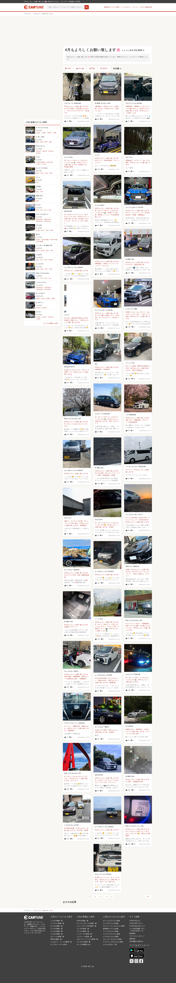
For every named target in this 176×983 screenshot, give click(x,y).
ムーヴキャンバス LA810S (73, 267)
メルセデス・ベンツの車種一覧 (61, 942)
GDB (42, 250)
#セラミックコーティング (134, 213)
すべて (68, 68)
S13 (37, 259)
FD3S (38, 239)
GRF (52, 250)
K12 (45, 210)
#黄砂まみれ (102, 680)
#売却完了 (107, 369)
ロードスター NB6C (102, 727)
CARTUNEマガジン (136, 923)
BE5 (37, 142)
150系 (49, 132)
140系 (43, 132)
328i (37, 173)
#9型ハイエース (109, 263)
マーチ (97, 155)
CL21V (44, 164)
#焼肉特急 (106, 475)
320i (46, 173)
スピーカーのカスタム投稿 (112, 939)
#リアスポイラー (105, 317)
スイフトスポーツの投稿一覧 (87, 923)
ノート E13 (99, 619)
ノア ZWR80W (131, 415)
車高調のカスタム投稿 (110, 928)
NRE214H (47, 219)
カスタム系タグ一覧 (110, 944)
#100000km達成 (101, 678)
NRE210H (39, 219)
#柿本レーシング (104, 215)
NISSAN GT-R (69, 367)
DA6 (41, 269)
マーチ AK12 (99, 205)
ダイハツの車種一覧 (57, 936)
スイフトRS (68, 157)
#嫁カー (67, 521)
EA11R (38, 307)
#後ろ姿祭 (67, 676)
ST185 (38, 319)
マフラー (104, 68)
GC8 (37, 250)
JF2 (41, 278)
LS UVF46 (129, 726)
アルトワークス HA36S (134, 103)
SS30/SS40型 (40, 162)
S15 (45, 259)
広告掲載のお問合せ (136, 941)
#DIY (101, 882)
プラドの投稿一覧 (83, 931)
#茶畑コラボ (82, 165)
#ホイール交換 (131, 366)
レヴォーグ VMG (131, 309)
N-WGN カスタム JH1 (103, 103)
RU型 (38, 230)
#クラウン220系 (77, 521)
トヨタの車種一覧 (56, 921)
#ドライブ (137, 160)
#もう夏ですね (110, 882)
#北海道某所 (133, 422)
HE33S (50, 151)
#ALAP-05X (143, 518)
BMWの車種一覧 (56, 939)
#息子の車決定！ (138, 370)
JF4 (50, 278)
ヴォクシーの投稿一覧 (84, 936)
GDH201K (39, 287)
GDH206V (47, 289)
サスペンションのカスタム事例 (114, 926)
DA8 (50, 269)
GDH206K (39, 289)
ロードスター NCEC (71, 671)
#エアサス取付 (69, 108)
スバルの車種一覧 (56, 931)
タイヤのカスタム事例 (110, 923)
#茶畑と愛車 (68, 167)
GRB (47, 250)
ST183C (50, 317)
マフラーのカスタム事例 (111, 934)
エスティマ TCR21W (102, 414)
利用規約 (132, 933)
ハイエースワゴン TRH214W (136, 466)
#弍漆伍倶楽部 (69, 828)
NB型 (37, 298)
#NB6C (111, 732)
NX (96, 364)
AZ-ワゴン (129, 157)
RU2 (47, 230)
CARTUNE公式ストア (137, 926)
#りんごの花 (112, 626)
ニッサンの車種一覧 (57, 923)
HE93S (38, 153)
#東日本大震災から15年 (79, 318)
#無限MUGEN (138, 782)
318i (41, 173)
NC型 (43, 298)
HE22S (44, 151)
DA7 (46, 269)
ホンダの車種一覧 (56, 926)
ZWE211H (39, 221)
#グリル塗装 (134, 626)
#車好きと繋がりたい (71, 320)
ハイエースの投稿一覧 (84, 934)
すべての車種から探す (51, 323)
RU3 (51, 230)
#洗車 (134, 215)
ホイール (80, 68)
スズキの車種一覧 (56, 934)
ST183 (44, 317)
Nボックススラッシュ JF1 (135, 826)
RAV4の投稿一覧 (82, 921)
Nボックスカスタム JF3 (72, 418)
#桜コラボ (129, 420)
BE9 (41, 142)
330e (51, 173)
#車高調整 (76, 676)
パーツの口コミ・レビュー (129, 7)
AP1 (37, 191)
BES (50, 142)
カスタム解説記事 (146, 7)
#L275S (80, 830)
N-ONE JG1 (130, 259)
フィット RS (130, 363)
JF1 (37, 278)
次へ (148, 896)
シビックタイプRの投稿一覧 (86, 926)
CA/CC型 (50, 162)
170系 (54, 132)
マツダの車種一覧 (56, 928)
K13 (50, 210)
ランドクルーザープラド (134, 514)
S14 (41, 259)
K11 (41, 210)
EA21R (44, 307)
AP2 (41, 191)
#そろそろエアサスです (75, 111)
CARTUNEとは (134, 921)
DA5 (37, 269)
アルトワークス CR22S (103, 874)
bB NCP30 (68, 211)
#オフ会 (67, 318)
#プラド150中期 (131, 518)
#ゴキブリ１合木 (70, 575)
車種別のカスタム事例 (111, 7)
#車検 (86, 830)
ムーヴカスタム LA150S (103, 675)
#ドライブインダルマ (133, 623)
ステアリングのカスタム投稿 (113, 942)
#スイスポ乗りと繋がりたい (104, 315)
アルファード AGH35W (72, 103)
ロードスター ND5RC (72, 570)
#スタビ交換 (99, 473)
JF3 (45, 278)
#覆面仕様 (76, 726)
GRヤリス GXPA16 (132, 566)
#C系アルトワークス (102, 877)
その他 (117, 68)
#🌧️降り (128, 782)
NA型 (53, 298)
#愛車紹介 (98, 106)
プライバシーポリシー (137, 936)
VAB (37, 201)
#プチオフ (129, 264)
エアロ (92, 68)
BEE (46, 142)
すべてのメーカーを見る (58, 944)
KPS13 (51, 259)
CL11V (38, 164)
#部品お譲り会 (139, 264)
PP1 (37, 182)
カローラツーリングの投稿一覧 (87, 939)
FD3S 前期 (44, 239)
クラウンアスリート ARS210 (74, 723)
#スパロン (106, 266)
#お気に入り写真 (101, 730)
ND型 (48, 298)
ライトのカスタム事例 (110, 931)
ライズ (66, 315)
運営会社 (132, 939)
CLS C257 (98, 519)
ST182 (38, 317)
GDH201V (47, 287)
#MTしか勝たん (138, 574)
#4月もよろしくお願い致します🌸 (76, 106)
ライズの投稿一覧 (83, 928)
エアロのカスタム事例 (110, 936)
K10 (37, 210)
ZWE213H (47, 221)
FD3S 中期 (53, 239)
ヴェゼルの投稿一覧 (84, 942)
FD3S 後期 (39, 241)
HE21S (38, 151)
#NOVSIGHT (143, 520)
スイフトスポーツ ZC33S (134, 207)
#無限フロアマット (70, 627)
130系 (38, 132)
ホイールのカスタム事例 (111, 921)
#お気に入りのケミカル (72, 370)
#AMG (111, 527)
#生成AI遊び (108, 160)
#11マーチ (98, 160)
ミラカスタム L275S (71, 825)
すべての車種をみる (84, 944)
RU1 (42, 230)
